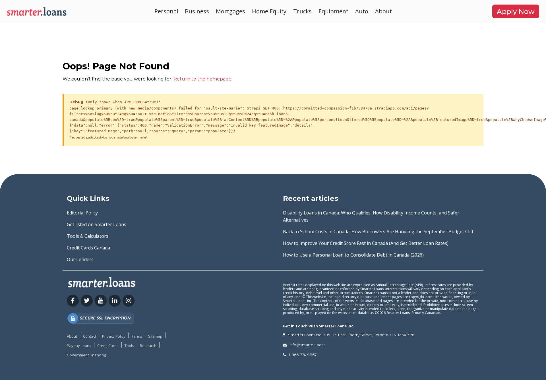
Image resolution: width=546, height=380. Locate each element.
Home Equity (269, 11)
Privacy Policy (113, 336)
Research (148, 345)
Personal (166, 11)
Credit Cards (108, 345)
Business (197, 11)
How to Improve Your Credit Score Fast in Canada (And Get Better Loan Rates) (365, 243)
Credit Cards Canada (88, 248)
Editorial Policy (82, 213)
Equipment (333, 11)
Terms (136, 336)
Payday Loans (79, 345)
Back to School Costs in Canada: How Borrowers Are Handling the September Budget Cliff (378, 231)
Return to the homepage (202, 79)
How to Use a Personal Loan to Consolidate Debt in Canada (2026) (353, 255)
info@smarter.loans (307, 344)
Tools (129, 345)
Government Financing (86, 355)
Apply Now (516, 11)
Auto (361, 11)
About (383, 11)
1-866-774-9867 (303, 354)
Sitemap (155, 336)
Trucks (302, 11)
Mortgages (230, 11)
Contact (89, 336)
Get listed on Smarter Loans (96, 224)
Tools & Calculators (87, 236)
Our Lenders (80, 259)
